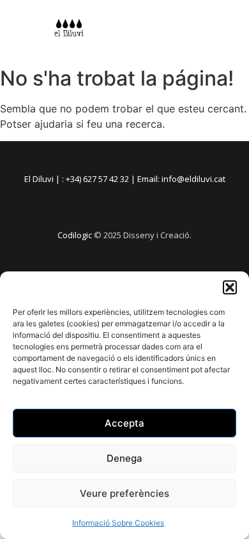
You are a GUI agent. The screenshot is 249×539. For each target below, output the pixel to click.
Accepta (124, 423)
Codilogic (74, 235)
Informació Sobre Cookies (118, 523)
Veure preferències (124, 493)
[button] (229, 287)
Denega (124, 458)
